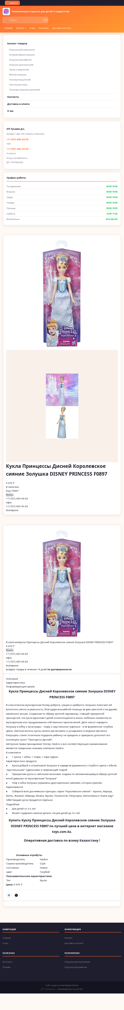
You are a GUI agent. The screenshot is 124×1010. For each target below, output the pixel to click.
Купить (9, 495)
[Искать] (45, 20)
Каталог (20, 28)
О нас (32, 28)
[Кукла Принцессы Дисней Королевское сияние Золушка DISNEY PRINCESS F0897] (62, 584)
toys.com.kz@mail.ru (18, 158)
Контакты (44, 28)
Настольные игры (18, 84)
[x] (16, 895)
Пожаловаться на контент (70, 989)
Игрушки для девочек (20, 59)
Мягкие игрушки (17, 74)
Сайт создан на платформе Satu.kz (62, 985)
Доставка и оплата (61, 28)
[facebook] (9, 895)
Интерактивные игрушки (22, 54)
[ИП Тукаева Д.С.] (6, 11)
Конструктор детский (20, 79)
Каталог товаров (17, 43)
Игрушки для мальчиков (22, 49)
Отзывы (6, 967)
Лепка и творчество (19, 69)
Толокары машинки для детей (24, 89)
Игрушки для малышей (21, 64)
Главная (8, 28)
